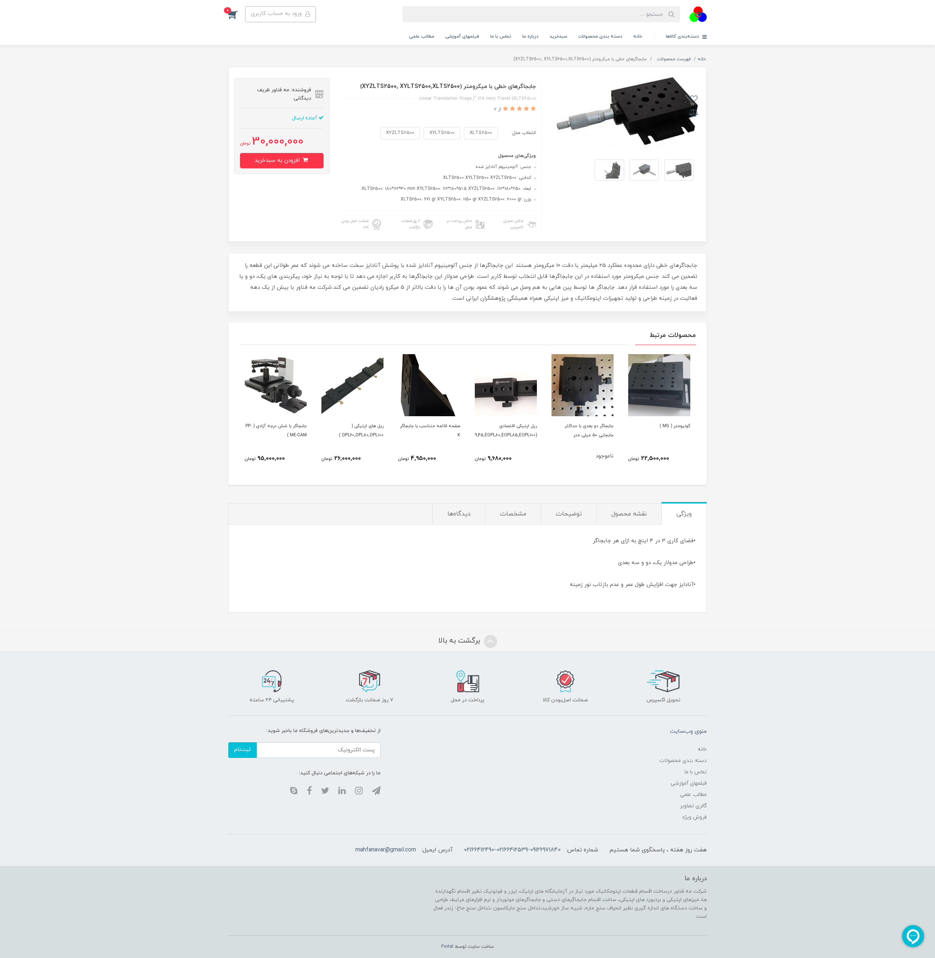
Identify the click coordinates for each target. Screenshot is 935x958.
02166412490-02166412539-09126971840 (512, 850)
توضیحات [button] (569, 514)
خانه (637, 36)
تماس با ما (500, 36)
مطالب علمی (421, 36)
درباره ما (530, 36)
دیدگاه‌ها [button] (458, 514)
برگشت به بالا (460, 641)
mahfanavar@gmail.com (385, 850)
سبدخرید (558, 36)
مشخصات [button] (513, 514)
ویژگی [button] (684, 514)
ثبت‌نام (242, 750)
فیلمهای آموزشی (462, 36)
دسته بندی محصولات (600, 36)
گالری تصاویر (693, 805)
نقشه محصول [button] (629, 514)
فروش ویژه (694, 817)
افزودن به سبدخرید (278, 160)
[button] (236, 14)
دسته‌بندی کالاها (683, 36)
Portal (447, 946)
